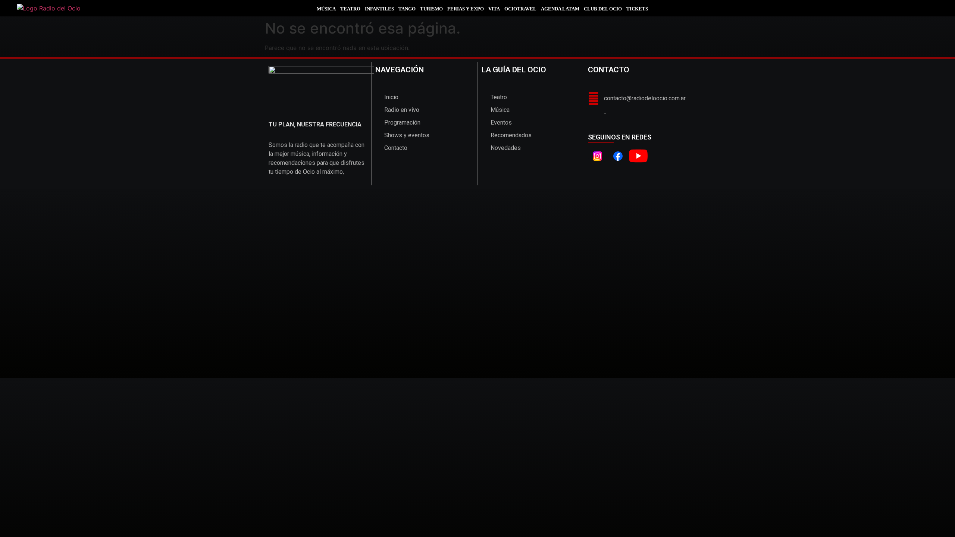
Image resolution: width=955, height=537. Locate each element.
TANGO (407, 9)
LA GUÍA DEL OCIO (514, 69)
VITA (494, 9)
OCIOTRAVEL (520, 9)
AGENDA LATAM (560, 9)
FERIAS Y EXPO (465, 9)
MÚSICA (326, 9)
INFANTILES (379, 9)
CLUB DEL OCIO (603, 9)
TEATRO (350, 9)
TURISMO (431, 9)
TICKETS (637, 9)
